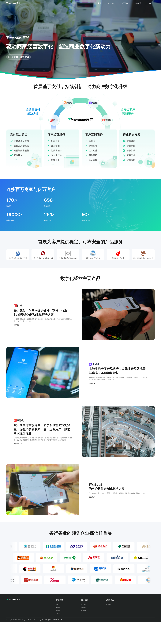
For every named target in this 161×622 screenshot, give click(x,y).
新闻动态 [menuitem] (138, 3)
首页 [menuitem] (99, 3)
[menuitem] (13, 3)
